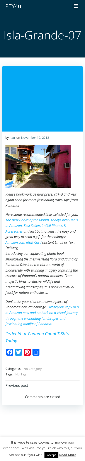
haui (12, 137)
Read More (67, 455)
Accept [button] (51, 455)
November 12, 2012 (35, 137)
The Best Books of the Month (27, 220)
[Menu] (76, 6)
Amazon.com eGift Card (23, 242)
